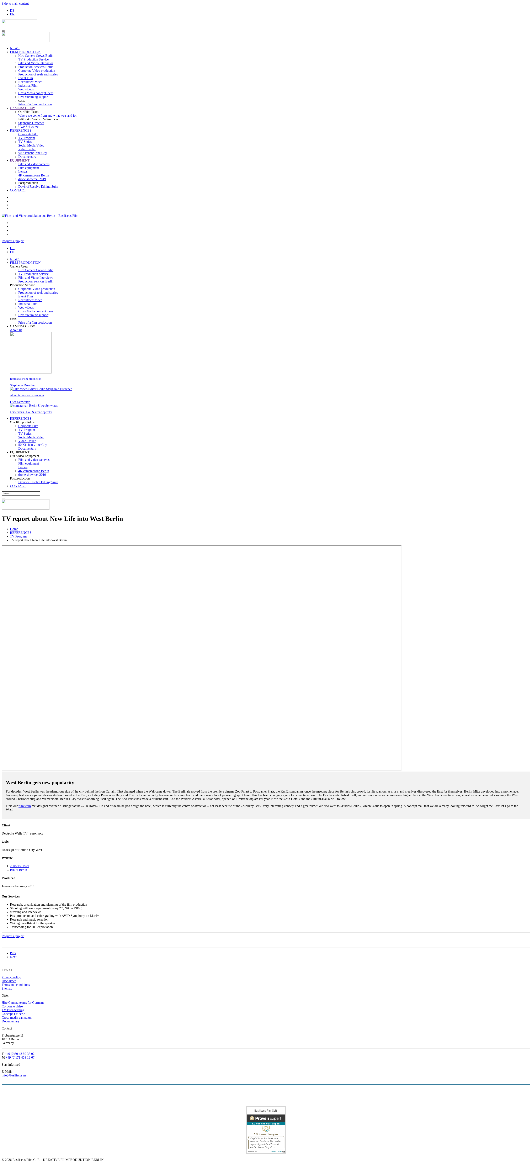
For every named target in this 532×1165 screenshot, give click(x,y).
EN (12, 14)
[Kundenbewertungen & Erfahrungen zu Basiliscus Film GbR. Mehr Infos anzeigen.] (266, 1152)
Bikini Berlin (18, 870)
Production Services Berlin (35, 67)
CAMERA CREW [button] (22, 326)
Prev (13, 953)
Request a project (13, 241)
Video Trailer (27, 149)
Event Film (25, 78)
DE (12, 10)
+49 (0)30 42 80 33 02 (19, 1053)
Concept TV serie (13, 1014)
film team (24, 806)
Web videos (26, 89)
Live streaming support (33, 97)
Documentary (27, 156)
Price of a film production (35, 104)
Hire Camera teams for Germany (23, 1002)
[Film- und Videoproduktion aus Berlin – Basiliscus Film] (45, 215)
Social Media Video (31, 145)
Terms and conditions (16, 984)
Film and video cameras (33, 164)
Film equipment (28, 168)
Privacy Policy (11, 977)
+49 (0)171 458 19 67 (20, 1057)
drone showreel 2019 (32, 179)
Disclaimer (9, 981)
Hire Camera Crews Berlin (35, 55)
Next (13, 957)
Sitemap (7, 988)
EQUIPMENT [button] (20, 452)
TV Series (25, 141)
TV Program (26, 138)
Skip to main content (15, 3)
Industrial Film (27, 85)
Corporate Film (28, 134)
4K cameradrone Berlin (33, 175)
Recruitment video (30, 82)
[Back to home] (19, 26)
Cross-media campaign (17, 1017)
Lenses (22, 171)
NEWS (15, 48)
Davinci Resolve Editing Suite (38, 186)
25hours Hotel (19, 866)
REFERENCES (20, 130)
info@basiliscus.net (14, 1075)
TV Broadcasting (13, 1010)
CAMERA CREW (22, 108)
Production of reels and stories (38, 74)
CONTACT (18, 190)
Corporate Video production (36, 70)
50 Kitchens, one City (32, 153)
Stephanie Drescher (31, 123)
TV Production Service (33, 59)
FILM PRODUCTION (25, 52)
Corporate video (12, 1006)
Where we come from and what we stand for (47, 115)
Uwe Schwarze (28, 126)
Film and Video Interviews (35, 63)
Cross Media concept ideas (35, 93)
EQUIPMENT (20, 160)
